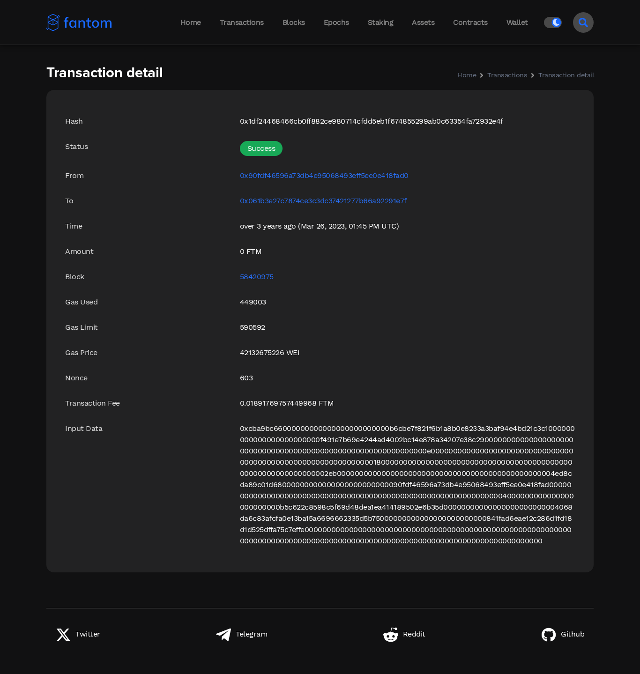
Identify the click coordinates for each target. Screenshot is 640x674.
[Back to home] (88, 22)
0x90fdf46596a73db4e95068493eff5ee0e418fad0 (324, 175)
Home (190, 22)
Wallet (517, 22)
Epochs (336, 22)
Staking (381, 22)
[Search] (583, 22)
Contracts (470, 22)
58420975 (257, 276)
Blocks (294, 22)
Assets (423, 22)
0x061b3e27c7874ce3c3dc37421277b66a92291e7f (323, 200)
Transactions (242, 22)
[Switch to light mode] (555, 22)
